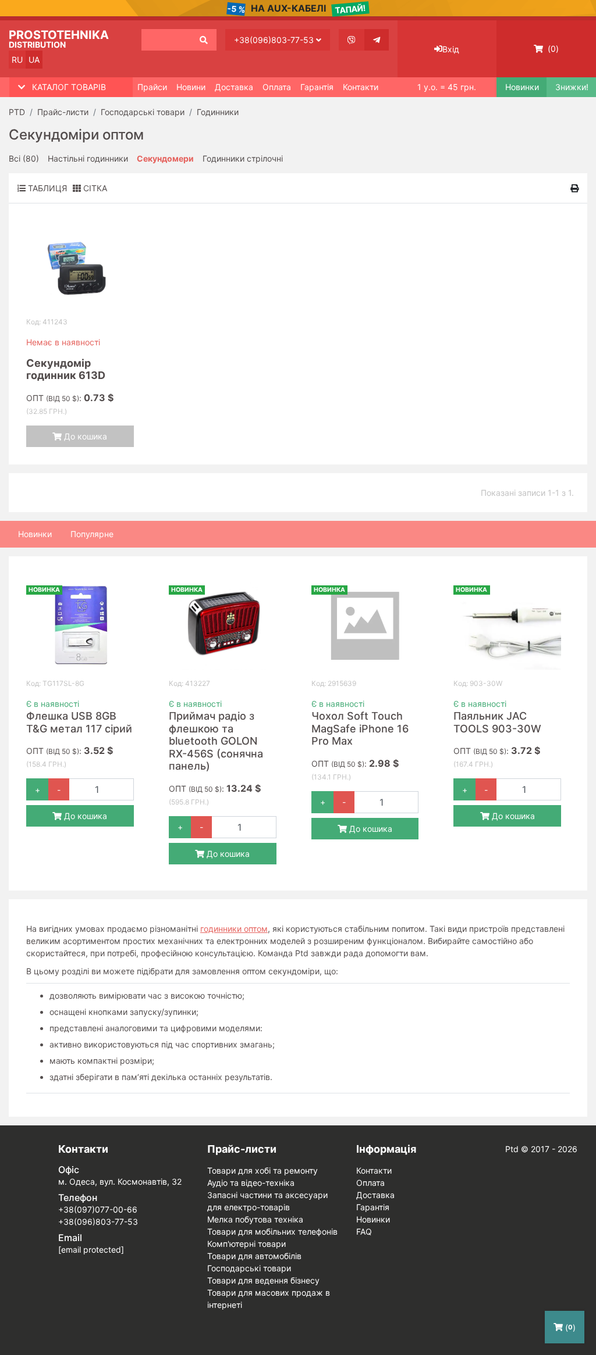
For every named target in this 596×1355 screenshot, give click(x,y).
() (552, 48)
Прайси (152, 87)
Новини (190, 87)
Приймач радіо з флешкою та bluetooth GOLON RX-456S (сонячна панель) (216, 741)
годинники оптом (234, 929)
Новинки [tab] (35, 534)
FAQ (364, 1231)
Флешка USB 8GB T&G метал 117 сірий (79, 722)
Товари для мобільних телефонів (272, 1231)
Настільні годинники (88, 158)
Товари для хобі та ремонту (262, 1170)
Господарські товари (249, 1268)
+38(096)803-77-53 (275, 40)
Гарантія (317, 87)
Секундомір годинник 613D (65, 369)
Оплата (276, 87)
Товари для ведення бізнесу (263, 1280)
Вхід (450, 49)
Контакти (360, 87)
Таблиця (46, 188)
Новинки (521, 87)
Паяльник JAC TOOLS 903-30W (497, 722)
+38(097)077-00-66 (97, 1209)
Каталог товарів (69, 87)
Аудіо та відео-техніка (251, 1183)
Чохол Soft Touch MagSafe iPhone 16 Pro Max (360, 728)
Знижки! (571, 87)
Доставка (234, 87)
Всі (24, 158)
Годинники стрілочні (243, 158)
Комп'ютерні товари (246, 1244)
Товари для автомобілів (254, 1256)
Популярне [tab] (91, 534)
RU (17, 60)
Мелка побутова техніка (255, 1219)
